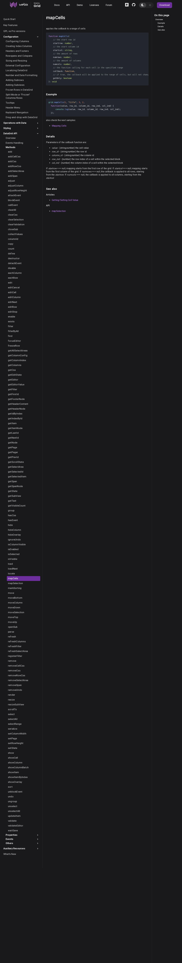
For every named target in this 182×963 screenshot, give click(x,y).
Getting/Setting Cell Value (65, 200)
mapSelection (59, 211)
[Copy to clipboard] (145, 36)
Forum (109, 5)
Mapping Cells (59, 125)
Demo (80, 5)
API (68, 5)
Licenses (94, 5)
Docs (57, 5)
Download (164, 5)
